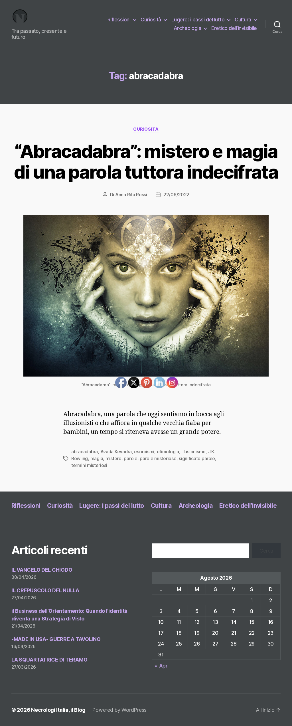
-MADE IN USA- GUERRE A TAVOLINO (56, 639)
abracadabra (84, 451)
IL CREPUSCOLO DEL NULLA (45, 590)
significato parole (197, 458)
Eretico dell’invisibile (234, 28)
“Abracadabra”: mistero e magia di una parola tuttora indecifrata (146, 161)
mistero (113, 458)
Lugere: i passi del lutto (198, 20)
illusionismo (193, 451)
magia (96, 458)
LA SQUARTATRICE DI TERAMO (49, 660)
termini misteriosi (89, 465)
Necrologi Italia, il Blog (58, 710)
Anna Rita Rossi (131, 194)
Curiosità (151, 20)
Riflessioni (119, 20)
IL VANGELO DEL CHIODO (41, 570)
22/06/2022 (176, 194)
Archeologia (187, 28)
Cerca (266, 551)
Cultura (243, 20)
